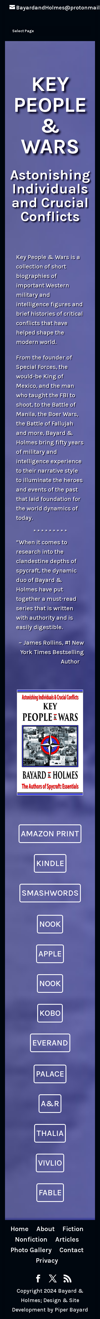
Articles (67, 1239)
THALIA (50, 1133)
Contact (71, 1250)
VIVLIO (50, 1163)
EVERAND (50, 1043)
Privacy (47, 1260)
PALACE (50, 1074)
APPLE (50, 954)
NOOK (50, 924)
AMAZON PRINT (50, 834)
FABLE (50, 1193)
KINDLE (50, 863)
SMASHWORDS (50, 893)
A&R (50, 1103)
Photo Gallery (31, 1250)
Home (20, 1229)
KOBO (50, 1013)
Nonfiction (31, 1239)
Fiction (73, 1229)
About (45, 1229)
